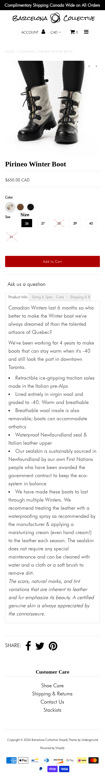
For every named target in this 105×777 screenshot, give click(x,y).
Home (10, 51)
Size (7, 217)
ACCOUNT (30, 32)
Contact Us (52, 702)
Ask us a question (26, 284)
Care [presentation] (60, 297)
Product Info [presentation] (18, 297)
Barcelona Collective (45, 740)
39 (75, 223)
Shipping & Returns (52, 694)
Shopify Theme (68, 740)
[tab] (17, 297)
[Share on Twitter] (40, 646)
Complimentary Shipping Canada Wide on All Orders (52, 5)
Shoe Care (52, 685)
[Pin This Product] (53, 646)
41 (11, 237)
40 (91, 223)
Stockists (52, 710)
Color (9, 197)
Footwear (26, 51)
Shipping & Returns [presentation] (80, 297)
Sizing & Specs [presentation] (42, 297)
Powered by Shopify (52, 748)
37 (43, 223)
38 (59, 223)
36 (27, 223)
